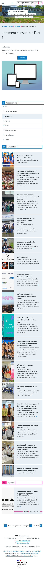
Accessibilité (36, 551)
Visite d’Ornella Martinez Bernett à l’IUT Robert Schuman (26, 221)
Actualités (17, 26)
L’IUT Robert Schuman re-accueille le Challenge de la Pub (26, 320)
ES (41, 3)
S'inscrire (22, 58)
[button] (12, 2)
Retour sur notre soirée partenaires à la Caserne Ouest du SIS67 (28, 197)
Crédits (28, 551)
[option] (22, 159)
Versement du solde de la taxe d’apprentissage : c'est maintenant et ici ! (27, 494)
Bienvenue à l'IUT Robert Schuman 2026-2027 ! (25, 157)
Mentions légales (18, 551)
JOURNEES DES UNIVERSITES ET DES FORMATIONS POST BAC (27, 470)
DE (37, 3)
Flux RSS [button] (36, 526)
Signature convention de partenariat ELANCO (26, 243)
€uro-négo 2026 (22, 257)
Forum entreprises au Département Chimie (24, 276)
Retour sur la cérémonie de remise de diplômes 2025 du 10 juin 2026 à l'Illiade (28, 173)
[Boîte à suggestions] (5, 525)
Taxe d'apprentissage (23, 3)
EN (33, 3)
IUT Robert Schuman (7, 26)
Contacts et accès (23, 543)
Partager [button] (26, 526)
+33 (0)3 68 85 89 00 (23, 541)
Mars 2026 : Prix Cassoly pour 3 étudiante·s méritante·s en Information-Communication (28, 406)
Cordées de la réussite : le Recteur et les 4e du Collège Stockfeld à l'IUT (27, 447)
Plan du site (7, 551)
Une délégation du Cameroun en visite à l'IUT (27, 427)
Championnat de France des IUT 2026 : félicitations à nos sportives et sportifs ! (27, 344)
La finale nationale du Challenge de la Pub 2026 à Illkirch (26, 296)
